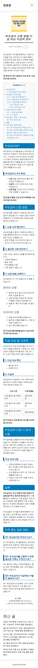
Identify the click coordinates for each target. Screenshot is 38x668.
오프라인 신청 (17, 107)
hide (23, 85)
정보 (19, 598)
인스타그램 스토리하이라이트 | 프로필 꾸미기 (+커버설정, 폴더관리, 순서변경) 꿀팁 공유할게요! (18, 637)
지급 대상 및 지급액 (12, 110)
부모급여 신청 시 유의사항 (15, 117)
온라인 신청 (16, 105)
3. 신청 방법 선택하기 (17, 102)
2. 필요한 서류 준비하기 (18, 99)
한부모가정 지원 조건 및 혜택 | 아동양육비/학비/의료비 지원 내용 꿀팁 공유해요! (18, 652)
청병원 (7, 5)
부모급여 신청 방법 (12, 94)
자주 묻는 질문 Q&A (12, 125)
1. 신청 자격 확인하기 (16, 97)
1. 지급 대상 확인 (15, 112)
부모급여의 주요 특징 (16, 92)
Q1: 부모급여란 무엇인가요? (19, 127)
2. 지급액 (12, 115)
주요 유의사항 (13, 120)
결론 (7, 122)
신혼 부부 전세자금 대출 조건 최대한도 (20, 603)
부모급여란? (9, 89)
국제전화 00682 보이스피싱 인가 (20, 601)
